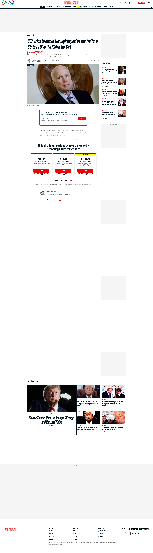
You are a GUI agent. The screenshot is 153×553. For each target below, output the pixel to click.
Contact (54, 542)
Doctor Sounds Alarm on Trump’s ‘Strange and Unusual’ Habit (51, 420)
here (60, 200)
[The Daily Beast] (71, 2)
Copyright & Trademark (111, 542)
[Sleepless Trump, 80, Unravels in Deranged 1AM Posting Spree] (122, 95)
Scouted (110, 7)
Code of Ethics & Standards (82, 542)
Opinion (84, 7)
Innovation (98, 7)
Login (71, 180)
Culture (75, 536)
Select (41, 171)
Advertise (65, 542)
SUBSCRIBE (141, 2)
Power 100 (91, 7)
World (74, 533)
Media (62, 7)
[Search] (151, 7)
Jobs (61, 542)
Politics (79, 7)
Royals (74, 7)
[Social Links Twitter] (132, 533)
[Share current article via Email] (94, 60)
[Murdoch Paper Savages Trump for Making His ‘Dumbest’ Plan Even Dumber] (122, 105)
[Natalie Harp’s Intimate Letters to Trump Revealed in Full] (122, 116)
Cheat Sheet (49, 7)
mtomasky (50, 194)
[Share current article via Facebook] (87, 60)
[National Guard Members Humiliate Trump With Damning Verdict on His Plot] (122, 84)
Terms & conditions (100, 542)
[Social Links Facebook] (129, 533)
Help (70, 542)
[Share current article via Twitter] (91, 60)
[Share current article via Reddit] (98, 60)
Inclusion (92, 542)
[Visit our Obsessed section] (13, 2)
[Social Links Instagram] (135, 533)
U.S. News (104, 7)
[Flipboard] (145, 533)
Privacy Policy (64, 120)
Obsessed (68, 7)
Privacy (73, 542)
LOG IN (148, 2)
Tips (58, 542)
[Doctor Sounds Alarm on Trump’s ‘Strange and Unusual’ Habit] (122, 73)
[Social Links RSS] (142, 533)
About (50, 542)
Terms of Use (58, 120)
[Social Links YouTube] (139, 533)
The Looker (57, 7)
